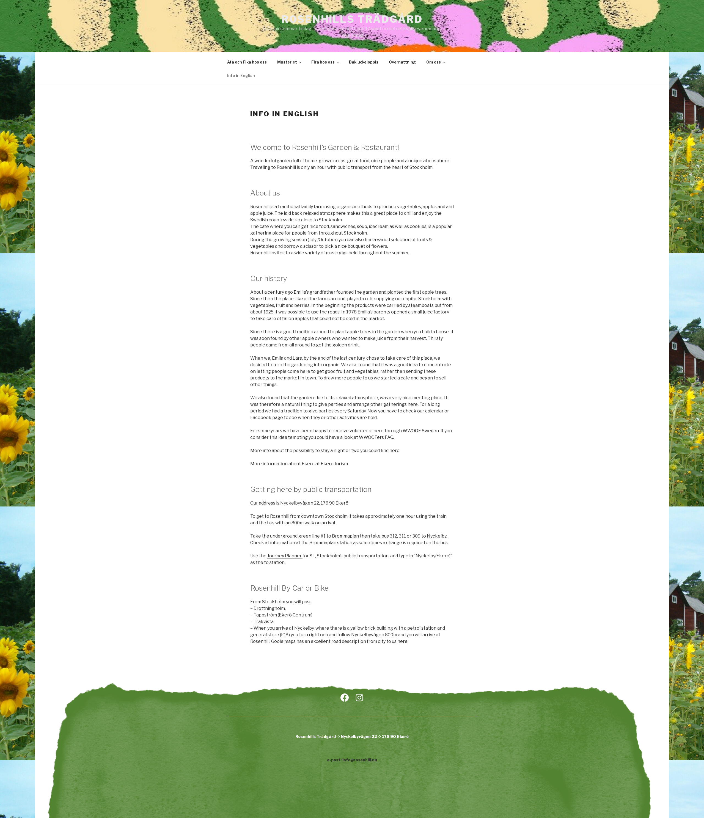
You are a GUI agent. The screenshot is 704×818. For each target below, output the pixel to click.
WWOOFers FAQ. (376, 437)
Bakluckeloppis (363, 62)
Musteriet (287, 62)
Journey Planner (284, 555)
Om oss (433, 62)
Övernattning (402, 62)
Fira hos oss (323, 62)
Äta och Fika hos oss (247, 62)
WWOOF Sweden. (421, 430)
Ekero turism (334, 463)
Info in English (241, 75)
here (394, 450)
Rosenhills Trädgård (352, 19)
